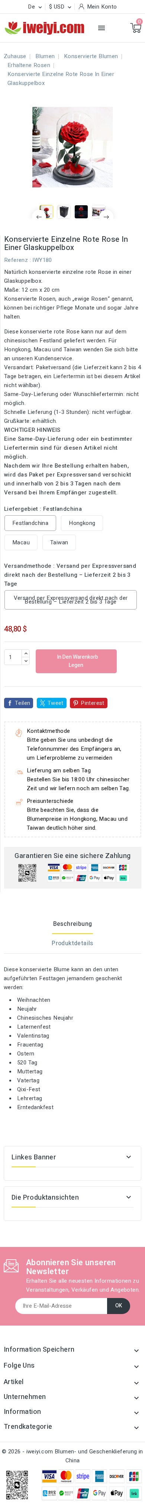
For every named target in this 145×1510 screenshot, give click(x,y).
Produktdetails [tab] (72, 943)
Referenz (16, 260)
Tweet (56, 703)
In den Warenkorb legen (77, 661)
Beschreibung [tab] (72, 923)
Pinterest (92, 703)
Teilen (22, 703)
